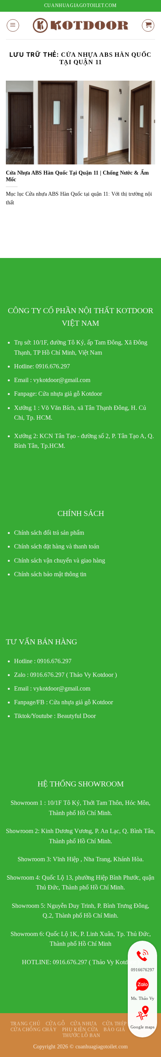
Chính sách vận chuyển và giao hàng (59, 560)
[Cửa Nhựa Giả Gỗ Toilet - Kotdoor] (80, 25)
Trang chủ (26, 1023)
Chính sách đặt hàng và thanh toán (56, 546)
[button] (13, 25)
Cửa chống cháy (34, 1029)
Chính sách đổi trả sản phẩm (49, 532)
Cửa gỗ (55, 1023)
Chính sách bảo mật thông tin (50, 574)
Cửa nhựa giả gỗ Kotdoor (81, 702)
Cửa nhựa (83, 1023)
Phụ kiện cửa (80, 1029)
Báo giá (114, 1029)
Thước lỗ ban (81, 1035)
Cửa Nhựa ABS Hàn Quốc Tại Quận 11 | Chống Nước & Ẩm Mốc (77, 176)
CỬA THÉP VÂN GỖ (125, 1023)
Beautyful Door (76, 715)
